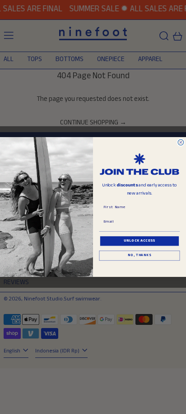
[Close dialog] (181, 142)
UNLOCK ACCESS (139, 241)
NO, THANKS (139, 256)
